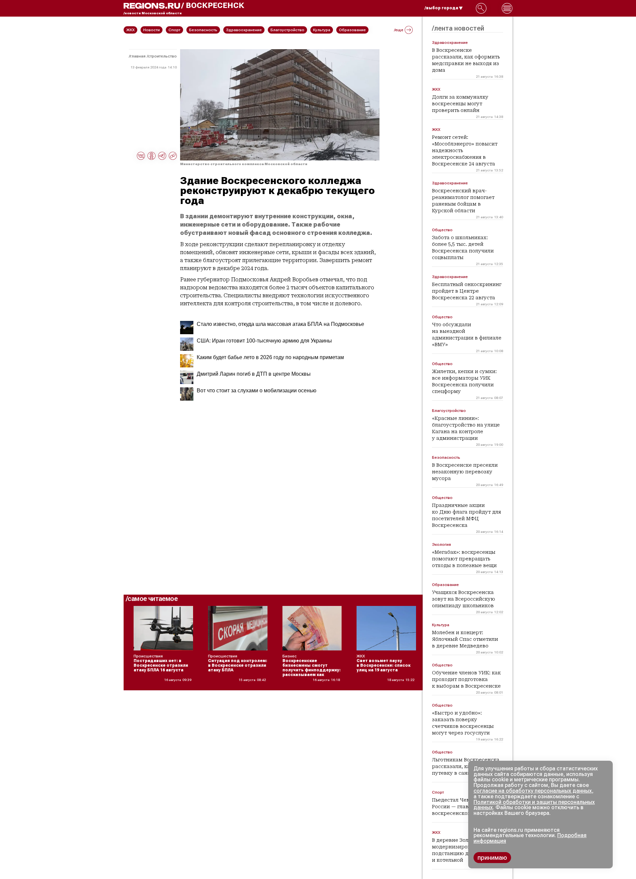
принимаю (492, 857)
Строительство (162, 56)
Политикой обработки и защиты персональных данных (534, 805)
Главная (138, 56)
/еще (398, 30)
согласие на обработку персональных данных (533, 791)
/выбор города (441, 8)
